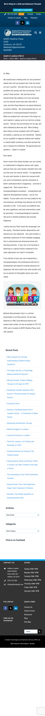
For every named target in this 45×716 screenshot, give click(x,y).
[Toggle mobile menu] (40, 32)
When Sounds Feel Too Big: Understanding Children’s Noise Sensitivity (18, 360)
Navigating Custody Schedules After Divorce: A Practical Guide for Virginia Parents (21, 394)
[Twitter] (11, 608)
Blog (26, 618)
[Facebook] (5, 608)
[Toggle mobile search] (35, 32)
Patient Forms (29, 611)
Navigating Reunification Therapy (19, 423)
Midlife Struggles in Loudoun (18, 429)
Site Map (27, 622)
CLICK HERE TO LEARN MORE (23, 10)
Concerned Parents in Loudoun (18, 435)
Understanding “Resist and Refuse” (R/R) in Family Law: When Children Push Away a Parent (22, 465)
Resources (28, 614)
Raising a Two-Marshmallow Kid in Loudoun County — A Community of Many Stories (22, 413)
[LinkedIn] (16, 608)
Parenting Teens (13, 403)
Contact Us (28, 607)
